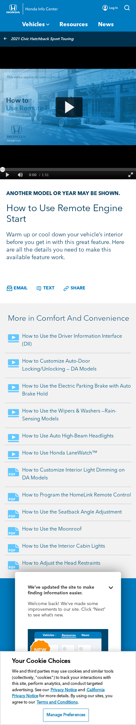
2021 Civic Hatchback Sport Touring (42, 39)
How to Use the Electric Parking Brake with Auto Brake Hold (76, 390)
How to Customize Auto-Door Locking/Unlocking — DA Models (59, 365)
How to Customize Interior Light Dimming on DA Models (73, 474)
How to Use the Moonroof (52, 529)
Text (48, 288)
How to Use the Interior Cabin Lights (63, 546)
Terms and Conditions (57, 702)
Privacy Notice (64, 690)
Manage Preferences (65, 715)
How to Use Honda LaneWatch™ (59, 453)
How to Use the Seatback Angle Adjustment (72, 512)
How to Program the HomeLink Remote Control (76, 495)
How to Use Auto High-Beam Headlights (68, 436)
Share (77, 288)
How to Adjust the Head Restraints (61, 563)
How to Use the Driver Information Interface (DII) (72, 340)
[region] (68, 688)
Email (19, 288)
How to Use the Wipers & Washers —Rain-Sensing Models (69, 415)
